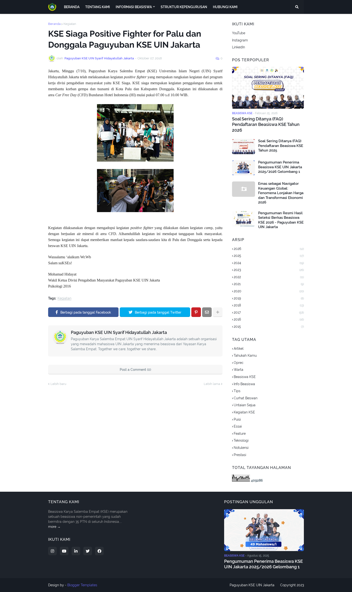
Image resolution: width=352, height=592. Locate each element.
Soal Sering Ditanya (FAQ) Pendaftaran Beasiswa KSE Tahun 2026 (266, 124)
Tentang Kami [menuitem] (97, 7)
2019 (269, 298)
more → (54, 527)
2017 (269, 312)
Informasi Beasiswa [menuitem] (134, 7)
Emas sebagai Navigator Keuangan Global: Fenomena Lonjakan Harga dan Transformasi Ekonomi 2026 (280, 192)
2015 (269, 326)
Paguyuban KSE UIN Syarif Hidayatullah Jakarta (119, 332)
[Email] (207, 312)
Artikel (239, 348)
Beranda (54, 23)
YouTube (238, 33)
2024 (269, 263)
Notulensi (241, 448)
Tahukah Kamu (245, 355)
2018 (269, 305)
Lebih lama (212, 384)
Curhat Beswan (245, 398)
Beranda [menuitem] (71, 7)
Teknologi (241, 440)
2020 (269, 291)
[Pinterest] (196, 312)
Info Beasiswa (244, 384)
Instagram (240, 40)
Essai (238, 426)
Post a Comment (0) (135, 370)
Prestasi (240, 455)
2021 (269, 284)
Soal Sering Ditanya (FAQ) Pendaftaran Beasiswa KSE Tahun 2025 (280, 145)
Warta (238, 370)
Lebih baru (58, 384)
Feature (240, 433)
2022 (269, 277)
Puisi (237, 419)
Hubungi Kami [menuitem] (225, 7)
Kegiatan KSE (244, 412)
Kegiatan (69, 23)
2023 (269, 270)
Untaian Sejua (244, 405)
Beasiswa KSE (245, 377)
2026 (269, 249)
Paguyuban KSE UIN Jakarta (252, 585)
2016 (269, 319)
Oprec (239, 363)
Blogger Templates (82, 585)
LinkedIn (238, 47)
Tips (237, 391)
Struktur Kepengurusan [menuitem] (184, 7)
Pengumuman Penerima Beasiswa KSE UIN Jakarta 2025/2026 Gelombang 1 (280, 167)
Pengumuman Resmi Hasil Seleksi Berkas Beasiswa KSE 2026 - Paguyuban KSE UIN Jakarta (281, 220)
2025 (269, 256)
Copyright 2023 (292, 585)
